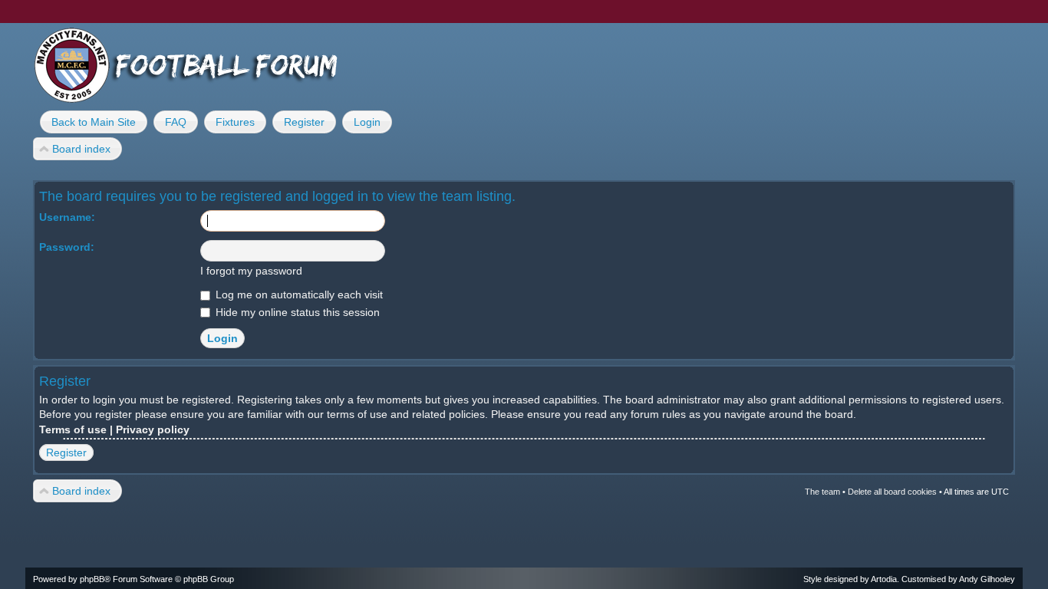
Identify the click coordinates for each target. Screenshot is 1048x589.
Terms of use (73, 429)
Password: (66, 247)
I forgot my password (251, 271)
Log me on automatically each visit (298, 294)
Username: (67, 217)
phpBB (92, 579)
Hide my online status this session (296, 312)
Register (66, 452)
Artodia (884, 579)
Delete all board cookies (892, 491)
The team (822, 491)
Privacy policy (152, 429)
